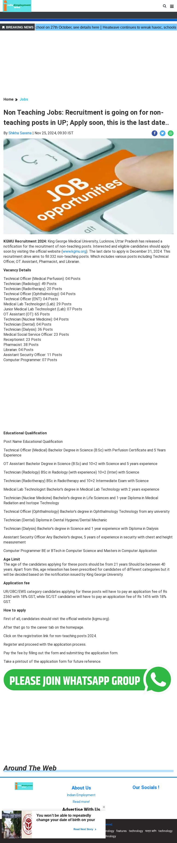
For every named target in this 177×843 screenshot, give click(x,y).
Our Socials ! (146, 787)
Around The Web (29, 768)
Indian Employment (81, 795)
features (121, 831)
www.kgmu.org (74, 251)
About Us (81, 788)
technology (107, 831)
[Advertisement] (88, 64)
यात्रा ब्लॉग (150, 831)
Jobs (24, 99)
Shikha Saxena (20, 133)
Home (8, 99)
